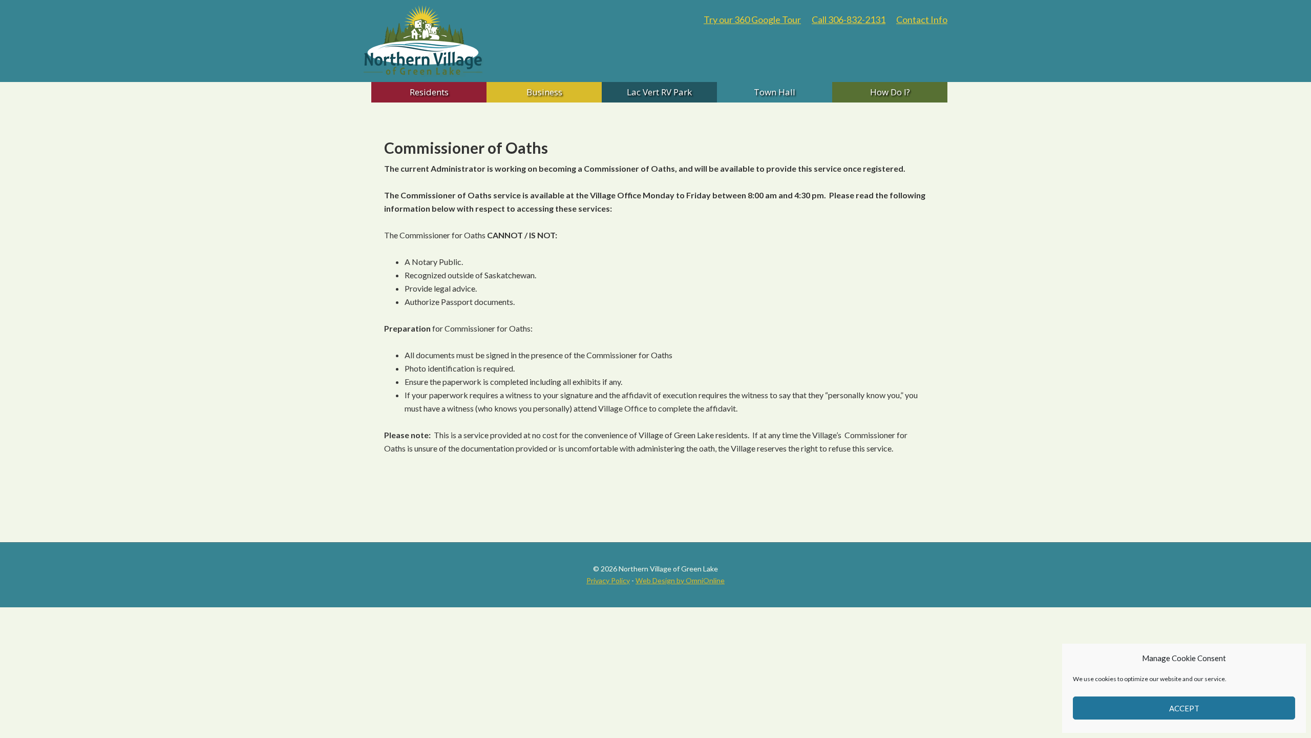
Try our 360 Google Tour (752, 19)
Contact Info (921, 19)
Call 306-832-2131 (848, 19)
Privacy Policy (608, 580)
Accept (1184, 708)
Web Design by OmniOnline (680, 580)
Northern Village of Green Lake (466, 41)
